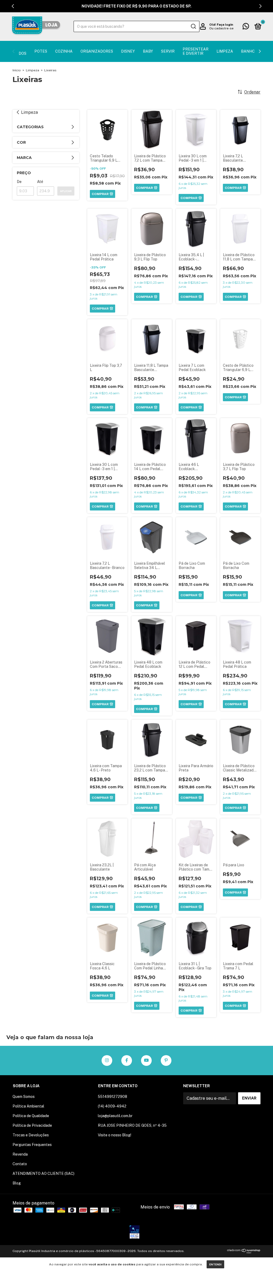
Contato (20, 1164)
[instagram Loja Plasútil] (107, 1060)
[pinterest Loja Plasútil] (166, 1060)
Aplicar (66, 191)
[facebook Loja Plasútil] (126, 1060)
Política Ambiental (28, 1106)
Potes (40, 51)
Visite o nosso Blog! (114, 1135)
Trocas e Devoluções (31, 1135)
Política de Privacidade (32, 1125)
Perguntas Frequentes (32, 1145)
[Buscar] (193, 26)
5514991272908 (112, 1096)
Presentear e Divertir (195, 51)
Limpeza (224, 51)
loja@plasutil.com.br (115, 1116)
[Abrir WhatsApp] (260, 1257)
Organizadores (97, 51)
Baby (148, 51)
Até (40, 182)
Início (17, 70)
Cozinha (64, 51)
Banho (248, 51)
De (19, 182)
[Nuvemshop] (243, 1252)
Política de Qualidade (31, 1116)
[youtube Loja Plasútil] (146, 1060)
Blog (17, 1183)
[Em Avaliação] (134, 1232)
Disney (128, 51)
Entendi (215, 1264)
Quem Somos (24, 1096)
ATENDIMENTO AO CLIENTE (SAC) (43, 1173)
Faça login (225, 24)
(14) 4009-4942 (112, 1106)
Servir (168, 51)
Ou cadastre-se (221, 28)
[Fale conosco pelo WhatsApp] (246, 27)
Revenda (20, 1154)
